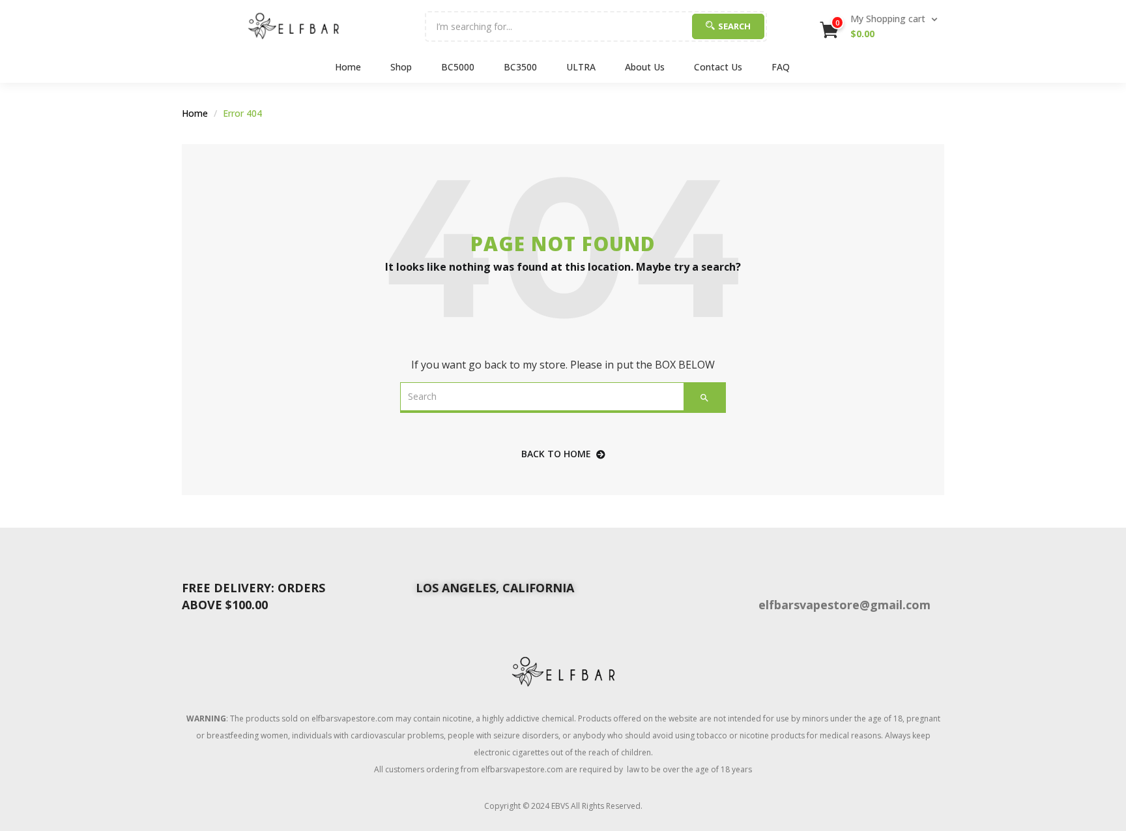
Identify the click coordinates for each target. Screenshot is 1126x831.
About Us (645, 67)
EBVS (560, 805)
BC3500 (520, 67)
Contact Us (718, 67)
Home (348, 67)
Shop (401, 67)
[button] (880, 26)
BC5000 (457, 67)
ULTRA (581, 67)
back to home (556, 453)
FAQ (781, 67)
